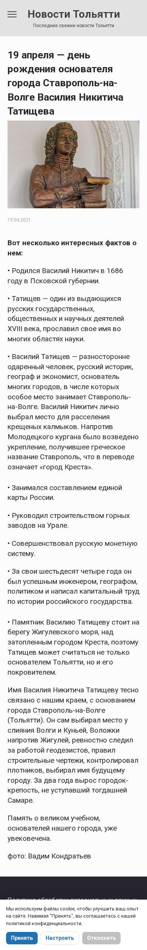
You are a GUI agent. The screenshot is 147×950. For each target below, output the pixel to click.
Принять (22, 938)
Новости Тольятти (74, 14)
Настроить (60, 938)
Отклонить (101, 938)
